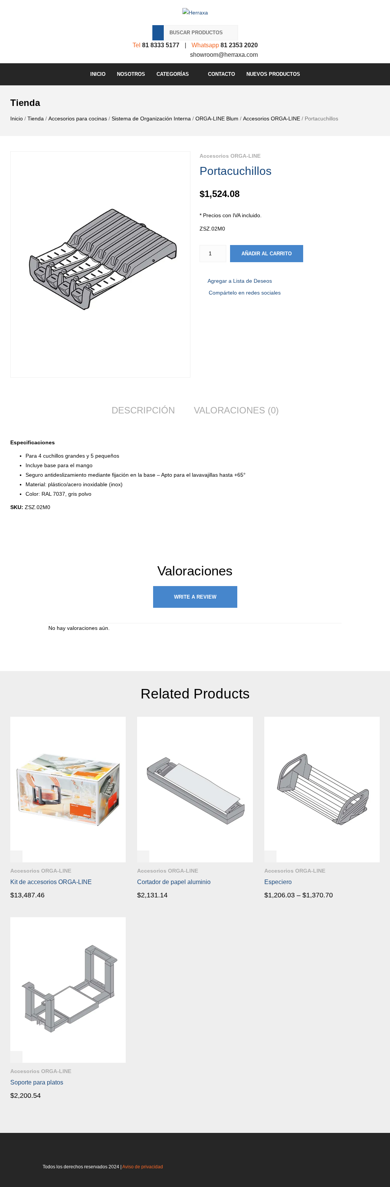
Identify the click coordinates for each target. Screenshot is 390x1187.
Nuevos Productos (273, 74)
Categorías (173, 74)
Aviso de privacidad (142, 1166)
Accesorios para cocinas (77, 118)
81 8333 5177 (160, 45)
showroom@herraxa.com (224, 54)
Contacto (221, 74)
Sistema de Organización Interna (151, 118)
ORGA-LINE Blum (216, 118)
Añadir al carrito (266, 253)
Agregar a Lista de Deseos (240, 281)
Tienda (35, 118)
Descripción (143, 410)
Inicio (97, 74)
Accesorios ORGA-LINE (271, 118)
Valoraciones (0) (236, 410)
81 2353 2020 (239, 45)
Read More (32, 894)
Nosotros (131, 74)
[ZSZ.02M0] (100, 264)
